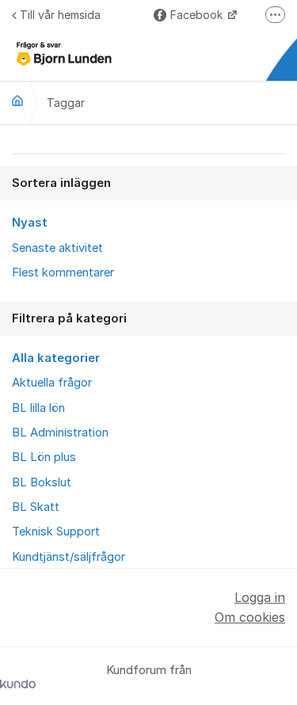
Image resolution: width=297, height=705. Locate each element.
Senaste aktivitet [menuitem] (57, 248)
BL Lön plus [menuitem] (44, 457)
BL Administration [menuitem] (60, 432)
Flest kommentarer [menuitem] (63, 272)
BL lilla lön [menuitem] (38, 408)
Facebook (198, 14)
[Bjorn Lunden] (17, 100)
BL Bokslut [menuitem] (41, 482)
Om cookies (250, 617)
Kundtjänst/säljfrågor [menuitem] (68, 557)
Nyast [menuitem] (30, 222)
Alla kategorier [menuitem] (56, 358)
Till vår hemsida (60, 14)
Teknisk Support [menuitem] (56, 531)
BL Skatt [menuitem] (35, 507)
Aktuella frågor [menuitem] (52, 382)
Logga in (259, 597)
